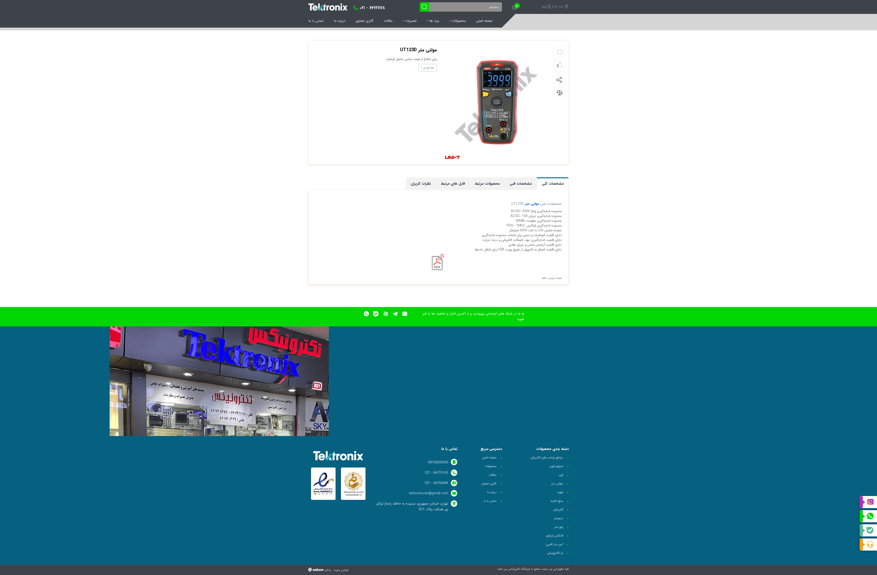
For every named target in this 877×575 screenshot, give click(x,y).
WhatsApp (868, 516)
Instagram (868, 502)
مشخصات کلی (553, 183)
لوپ (561, 475)
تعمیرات (411, 21)
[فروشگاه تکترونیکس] (327, 7)
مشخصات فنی (521, 183)
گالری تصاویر (364, 21)
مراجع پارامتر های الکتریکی (547, 457)
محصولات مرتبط (487, 183)
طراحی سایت (341, 570)
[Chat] (868, 544)
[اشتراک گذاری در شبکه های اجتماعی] (559, 79)
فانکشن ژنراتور (554, 535)
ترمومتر (558, 518)
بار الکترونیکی (555, 553)
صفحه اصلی (484, 21)
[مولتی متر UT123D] (497, 102)
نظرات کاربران (421, 183)
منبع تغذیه (556, 501)
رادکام (328, 570)
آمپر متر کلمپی (554, 544)
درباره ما (339, 21)
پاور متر (558, 527)
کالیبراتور (558, 509)
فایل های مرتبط (453, 183)
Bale (868, 530)
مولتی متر (532, 204)
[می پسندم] (560, 66)
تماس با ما (316, 21)
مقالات (388, 21)
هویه (560, 492)
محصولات (459, 21)
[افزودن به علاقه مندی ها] (560, 52)
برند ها (434, 21)
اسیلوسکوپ (556, 466)
